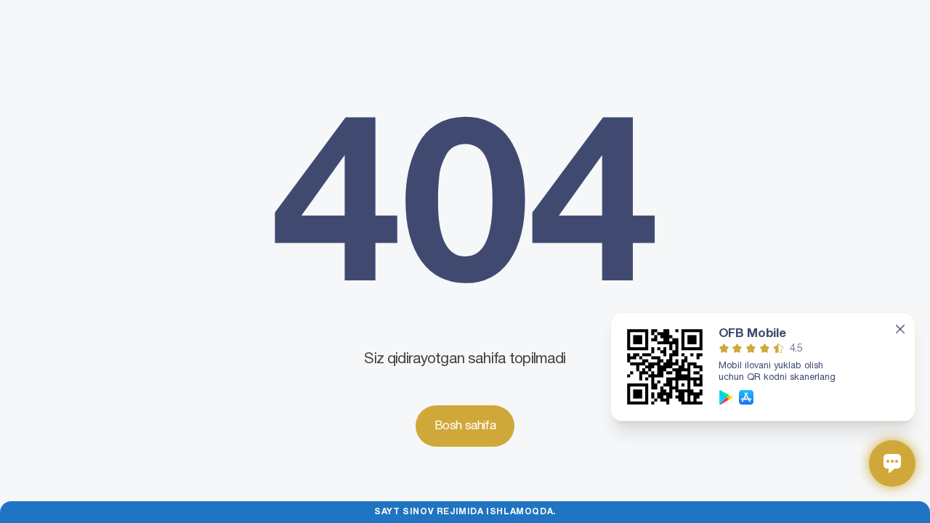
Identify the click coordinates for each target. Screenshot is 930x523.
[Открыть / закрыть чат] (892, 463)
